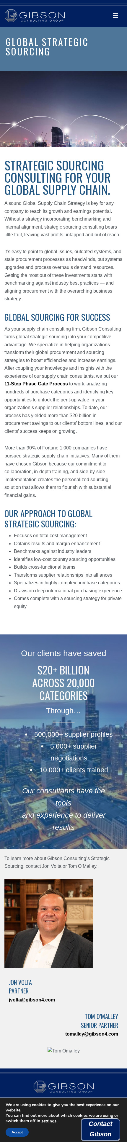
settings (48, 1121)
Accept (17, 1132)
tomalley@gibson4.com (91, 1033)
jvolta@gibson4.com (32, 999)
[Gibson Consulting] (32, 13)
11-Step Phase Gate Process (36, 383)
